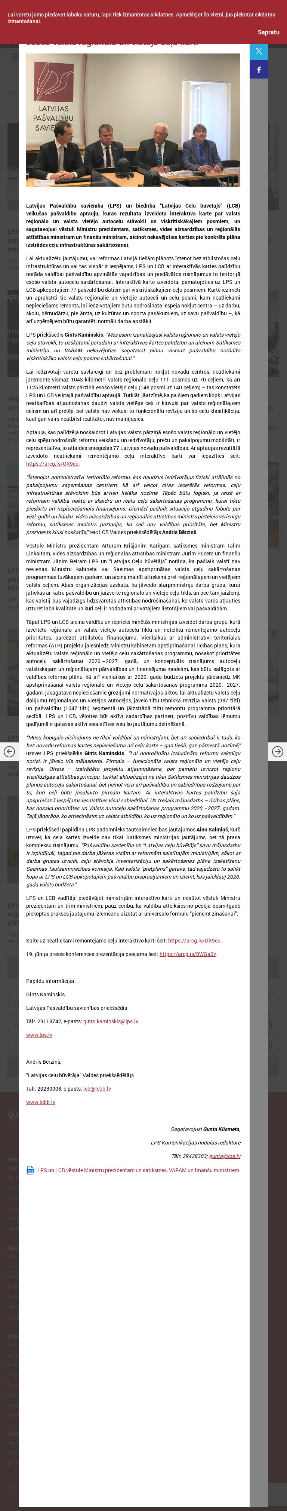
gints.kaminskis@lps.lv (110, 1021)
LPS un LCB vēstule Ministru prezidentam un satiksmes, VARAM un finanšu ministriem (138, 1170)
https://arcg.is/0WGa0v (188, 953)
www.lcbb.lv (40, 1102)
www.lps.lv (39, 1034)
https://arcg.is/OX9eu (52, 463)
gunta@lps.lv (224, 1155)
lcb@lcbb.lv (97, 1088)
